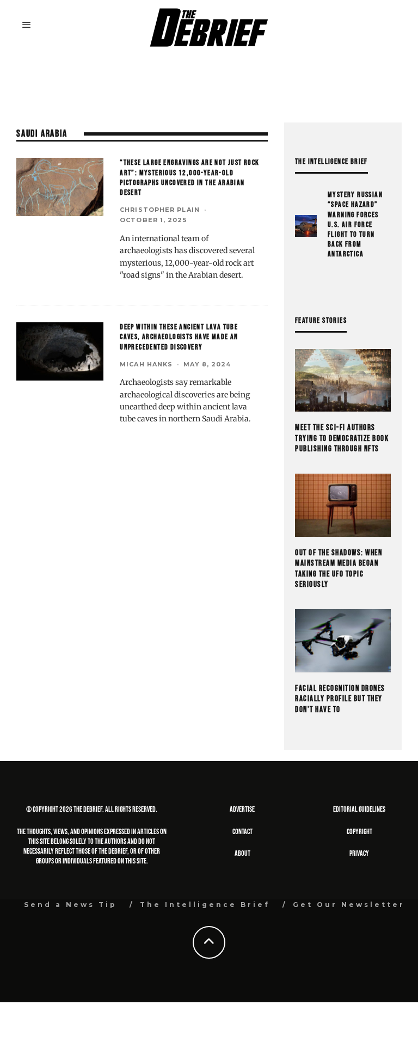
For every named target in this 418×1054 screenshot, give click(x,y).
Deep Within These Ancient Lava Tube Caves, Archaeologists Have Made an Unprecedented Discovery (179, 336)
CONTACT (242, 831)
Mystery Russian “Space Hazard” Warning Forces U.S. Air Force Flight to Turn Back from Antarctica (355, 224)
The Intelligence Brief (205, 904)
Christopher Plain (160, 209)
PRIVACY (359, 853)
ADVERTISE (242, 809)
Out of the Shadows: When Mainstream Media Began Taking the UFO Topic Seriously (338, 569)
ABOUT (242, 853)
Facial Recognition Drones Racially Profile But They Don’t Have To (340, 699)
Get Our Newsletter (349, 904)
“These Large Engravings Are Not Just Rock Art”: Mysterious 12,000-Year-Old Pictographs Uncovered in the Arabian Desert (189, 177)
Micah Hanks (146, 364)
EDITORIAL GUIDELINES (359, 809)
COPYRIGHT (359, 831)
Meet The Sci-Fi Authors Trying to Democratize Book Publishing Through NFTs (342, 438)
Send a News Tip (70, 904)
